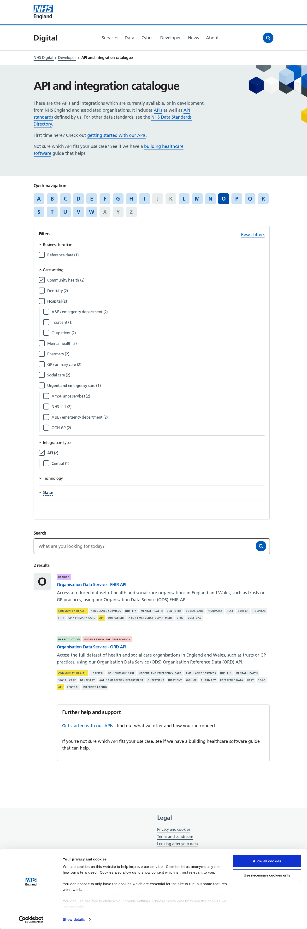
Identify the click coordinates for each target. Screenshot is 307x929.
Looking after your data (177, 843)
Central (73, 687)
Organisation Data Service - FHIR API (91, 584)
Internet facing (95, 687)
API (101, 617)
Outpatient (116, 617)
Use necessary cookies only (267, 875)
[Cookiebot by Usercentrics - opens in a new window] (31, 919)
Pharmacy (215, 610)
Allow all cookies (267, 861)
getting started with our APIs (116, 135)
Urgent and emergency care (160, 673)
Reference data (231, 680)
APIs (158, 110)
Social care (195, 610)
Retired (64, 577)
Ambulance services (106, 610)
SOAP (262, 680)
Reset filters (253, 234)
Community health (72, 610)
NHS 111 (131, 610)
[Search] (261, 546)
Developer (67, 57)
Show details (74, 919)
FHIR (61, 617)
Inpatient (175, 680)
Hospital (259, 610)
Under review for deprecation (107, 639)
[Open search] (268, 38)
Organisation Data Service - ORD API (91, 647)
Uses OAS (194, 617)
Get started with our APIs (87, 725)
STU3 (180, 617)
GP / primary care (81, 617)
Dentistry (174, 610)
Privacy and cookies (173, 829)
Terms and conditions (175, 836)
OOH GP (243, 610)
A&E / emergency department (151, 617)
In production (69, 639)
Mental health (152, 610)
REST (230, 610)
